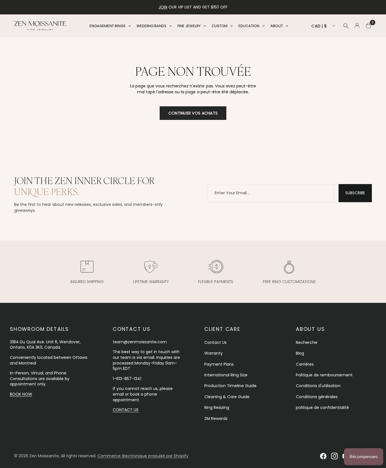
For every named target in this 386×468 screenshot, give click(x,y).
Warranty (213, 353)
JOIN (163, 7)
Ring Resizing (216, 407)
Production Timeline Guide (230, 386)
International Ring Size (226, 375)
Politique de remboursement (324, 375)
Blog (300, 353)
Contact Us (215, 342)
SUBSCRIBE (355, 193)
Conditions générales (317, 397)
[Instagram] (334, 456)
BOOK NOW (21, 394)
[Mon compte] (357, 25)
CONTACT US (125, 410)
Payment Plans (219, 364)
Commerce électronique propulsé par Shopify (142, 456)
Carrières (305, 364)
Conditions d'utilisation (318, 386)
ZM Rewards (215, 418)
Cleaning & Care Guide (227, 397)
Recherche (306, 342)
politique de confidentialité (322, 407)
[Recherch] (346, 25)
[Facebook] (323, 456)
